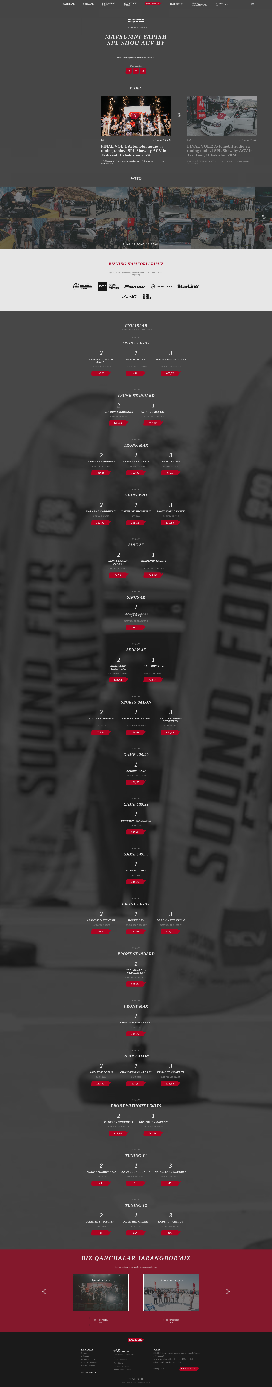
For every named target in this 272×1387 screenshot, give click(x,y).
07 (152, 244)
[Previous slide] (8, 217)
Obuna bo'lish (188, 1369)
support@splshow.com (122, 1369)
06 (147, 244)
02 (129, 244)
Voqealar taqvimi (88, 1366)
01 (124, 244)
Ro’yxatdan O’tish (130, 4)
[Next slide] (179, 115)
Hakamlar (85, 1356)
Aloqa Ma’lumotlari (89, 1363)
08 (157, 244)
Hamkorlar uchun (108, 4)
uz (253, 4)
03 (133, 244)
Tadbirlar (69, 4)
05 (143, 244)
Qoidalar (88, 4)
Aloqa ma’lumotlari (200, 4)
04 (138, 244)
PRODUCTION (176, 4)
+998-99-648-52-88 (121, 1366)
